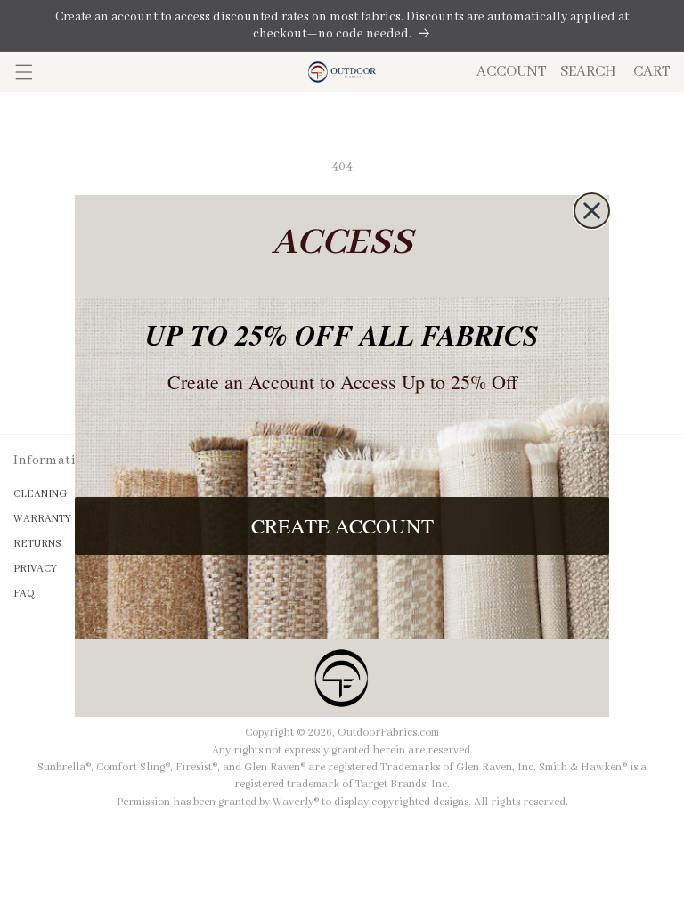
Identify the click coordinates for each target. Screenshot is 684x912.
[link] (342, 678)
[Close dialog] (591, 210)
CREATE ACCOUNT (342, 525)
